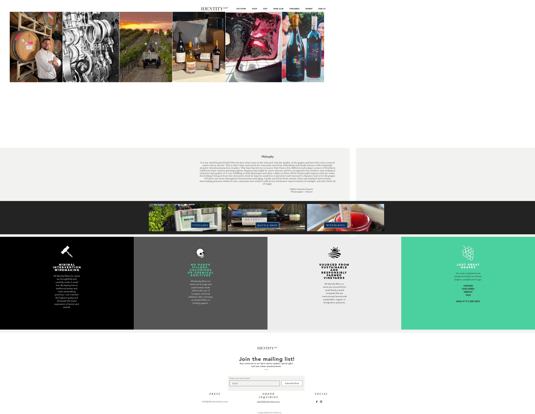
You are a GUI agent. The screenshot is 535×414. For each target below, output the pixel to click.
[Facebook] (316, 401)
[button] (187, 217)
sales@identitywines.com (268, 401)
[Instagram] (321, 401)
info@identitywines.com (215, 401)
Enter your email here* (239, 378)
